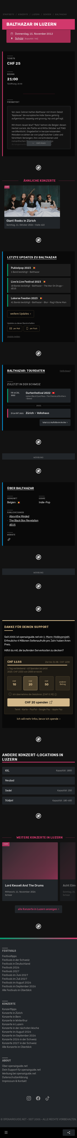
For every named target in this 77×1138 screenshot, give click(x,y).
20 (30, 683)
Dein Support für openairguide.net (21, 1069)
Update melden (13, 337)
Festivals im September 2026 (19, 986)
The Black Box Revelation (23, 520)
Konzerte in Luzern (12, 1024)
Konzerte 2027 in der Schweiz (19, 1043)
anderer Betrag (62, 683)
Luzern (35, 14)
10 (14, 683)
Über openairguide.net (15, 1066)
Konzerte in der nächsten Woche (20, 1028)
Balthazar (61, 14)
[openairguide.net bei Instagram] (29, 1098)
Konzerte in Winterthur (14, 1020)
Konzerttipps (9, 1009)
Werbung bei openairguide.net (19, 1073)
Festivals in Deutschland (16, 963)
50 (47, 683)
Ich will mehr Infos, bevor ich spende (37, 718)
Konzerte (23, 14)
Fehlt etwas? (65, 371)
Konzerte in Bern (11, 1016)
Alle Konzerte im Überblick (17, 1047)
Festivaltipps (9, 956)
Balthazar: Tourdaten (26, 370)
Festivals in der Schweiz (16, 960)
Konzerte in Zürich (12, 1013)
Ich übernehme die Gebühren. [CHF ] (33, 694)
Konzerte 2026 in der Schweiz (19, 1039)
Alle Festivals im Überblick (17, 990)
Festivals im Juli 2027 (14, 978)
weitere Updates (19, 313)
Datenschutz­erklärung (15, 1077)
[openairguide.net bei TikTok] (47, 1098)
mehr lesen (41, 143)
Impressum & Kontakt (14, 1081)
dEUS (12, 525)
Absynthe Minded (19, 516)
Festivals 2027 (10, 971)
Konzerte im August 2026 (16, 1031)
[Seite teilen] (69, 1132)
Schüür (47, 14)
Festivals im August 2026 (16, 982)
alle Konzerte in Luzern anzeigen (37, 909)
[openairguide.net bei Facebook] (38, 1098)
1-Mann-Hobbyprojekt (56, 637)
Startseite (8, 14)
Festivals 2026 (10, 967)
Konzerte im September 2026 (19, 1035)
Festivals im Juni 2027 (15, 975)
